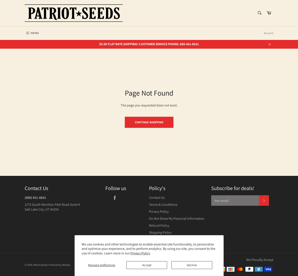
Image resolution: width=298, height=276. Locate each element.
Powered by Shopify (59, 264)
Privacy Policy (140, 253)
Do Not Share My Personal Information (176, 218)
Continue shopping (149, 122)
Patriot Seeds (40, 264)
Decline (192, 265)
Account (268, 33)
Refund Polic (158, 225)
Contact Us (157, 197)
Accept (146, 265)
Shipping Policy (160, 232)
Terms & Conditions (163, 204)
